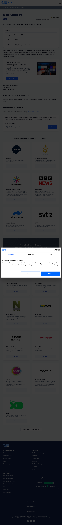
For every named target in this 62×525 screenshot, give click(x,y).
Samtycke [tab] (11, 254)
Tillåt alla (50, 273)
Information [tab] (31, 254)
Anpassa (29, 273)
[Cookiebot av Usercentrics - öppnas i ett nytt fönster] (53, 250)
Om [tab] (51, 254)
